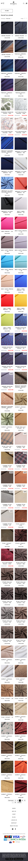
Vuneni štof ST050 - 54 (20, 486)
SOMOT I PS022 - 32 (7, 775)
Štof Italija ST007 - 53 (7, 622)
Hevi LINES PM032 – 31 (21, 212)
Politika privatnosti (18, 859)
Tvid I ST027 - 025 (7, 544)
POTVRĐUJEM (9, 859)
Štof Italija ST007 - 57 (7, 583)
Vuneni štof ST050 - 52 (20, 505)
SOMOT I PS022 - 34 (7, 756)
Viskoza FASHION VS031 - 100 (7, 113)
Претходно (10, 800)
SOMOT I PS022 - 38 (21, 717)
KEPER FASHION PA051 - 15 (21, 328)
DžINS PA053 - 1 (7, 54)
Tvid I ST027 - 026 (21, 525)
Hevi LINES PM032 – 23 (21, 290)
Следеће (19, 802)
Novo (14, 808)
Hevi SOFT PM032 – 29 (21, 231)
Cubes (24, 833)
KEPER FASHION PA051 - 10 (7, 387)
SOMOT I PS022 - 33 (21, 756)
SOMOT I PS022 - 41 (7, 660)
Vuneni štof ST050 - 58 (20, 447)
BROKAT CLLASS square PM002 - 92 (7, 192)
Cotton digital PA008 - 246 (21, 113)
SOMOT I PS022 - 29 (21, 795)
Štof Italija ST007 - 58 (20, 563)
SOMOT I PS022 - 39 (7, 680)
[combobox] (9, 19)
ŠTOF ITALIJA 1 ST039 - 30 (7, 447)
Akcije (14, 811)
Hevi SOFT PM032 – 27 (21, 251)
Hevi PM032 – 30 (7, 231)
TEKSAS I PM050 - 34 (21, 55)
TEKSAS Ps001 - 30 (20, 93)
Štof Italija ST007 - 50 (20, 641)
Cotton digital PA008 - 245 (7, 132)
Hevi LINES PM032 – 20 (7, 328)
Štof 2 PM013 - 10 (21, 544)
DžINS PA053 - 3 (7, 35)
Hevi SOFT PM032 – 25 (21, 270)
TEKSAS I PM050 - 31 (7, 93)
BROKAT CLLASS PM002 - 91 (20, 192)
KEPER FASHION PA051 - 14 (7, 348)
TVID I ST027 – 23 (7, 698)
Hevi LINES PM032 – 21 (21, 309)
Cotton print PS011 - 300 (7, 563)
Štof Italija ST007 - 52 (20, 622)
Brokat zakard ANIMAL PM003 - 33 (21, 387)
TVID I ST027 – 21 (7, 717)
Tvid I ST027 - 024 (21, 680)
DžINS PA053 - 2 (20, 35)
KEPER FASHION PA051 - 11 (21, 367)
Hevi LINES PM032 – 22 (7, 309)
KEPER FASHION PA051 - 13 (21, 348)
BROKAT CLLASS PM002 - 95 (20, 152)
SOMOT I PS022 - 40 (21, 660)
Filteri (7, 10)
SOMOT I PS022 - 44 (21, 408)
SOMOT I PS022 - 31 (21, 775)
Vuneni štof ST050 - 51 (7, 525)
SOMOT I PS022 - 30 (7, 795)
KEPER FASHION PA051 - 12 (7, 367)
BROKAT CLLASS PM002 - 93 (20, 172)
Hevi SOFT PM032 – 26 (7, 270)
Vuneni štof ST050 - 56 (20, 466)
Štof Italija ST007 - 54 (20, 602)
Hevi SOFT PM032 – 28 (7, 251)
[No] (26, 856)
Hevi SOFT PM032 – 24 (7, 290)
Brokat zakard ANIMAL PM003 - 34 (7, 152)
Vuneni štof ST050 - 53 (7, 505)
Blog (14, 817)
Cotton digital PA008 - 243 (21, 132)
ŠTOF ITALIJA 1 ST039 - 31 (21, 428)
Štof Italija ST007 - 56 (20, 583)
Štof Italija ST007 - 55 (7, 602)
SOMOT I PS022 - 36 (21, 737)
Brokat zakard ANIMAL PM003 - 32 (7, 407)
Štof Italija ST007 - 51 (7, 641)
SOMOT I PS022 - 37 (7, 737)
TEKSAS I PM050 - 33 (7, 74)
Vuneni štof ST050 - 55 (7, 486)
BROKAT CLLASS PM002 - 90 (7, 212)
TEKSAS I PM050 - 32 (21, 74)
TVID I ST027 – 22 (21, 698)
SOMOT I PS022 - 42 (7, 428)
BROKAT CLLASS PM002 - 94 (7, 172)
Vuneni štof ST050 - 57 (7, 466)
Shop (13, 814)
